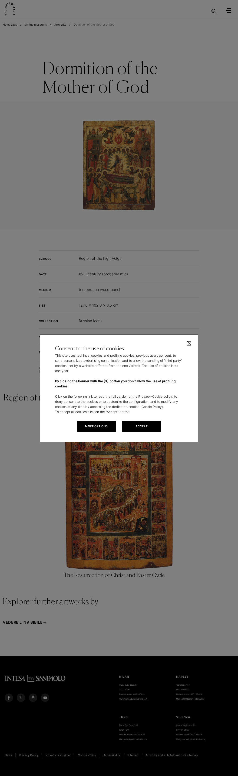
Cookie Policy (152, 407)
